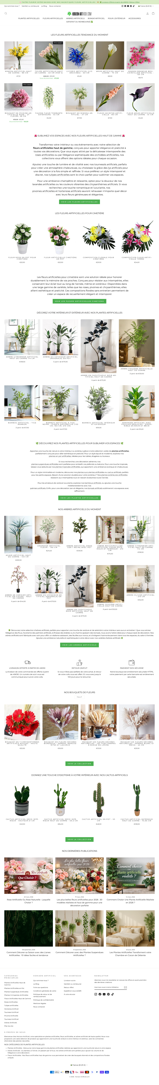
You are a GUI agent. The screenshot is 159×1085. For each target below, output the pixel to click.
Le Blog (44, 6)
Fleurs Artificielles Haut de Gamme (17, 998)
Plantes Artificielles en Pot (14, 988)
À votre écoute (69, 994)
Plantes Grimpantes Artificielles (16, 995)
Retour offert (69, 987)
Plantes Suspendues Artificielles (16, 992)
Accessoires (134, 18)
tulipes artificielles (59, 174)
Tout (79, 697)
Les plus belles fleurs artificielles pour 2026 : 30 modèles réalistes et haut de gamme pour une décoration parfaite (79, 903)
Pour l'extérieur (116, 18)
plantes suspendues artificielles (45, 464)
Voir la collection (79, 764)
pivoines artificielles (43, 191)
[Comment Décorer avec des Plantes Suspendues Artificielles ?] (79, 928)
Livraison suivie (69, 980)
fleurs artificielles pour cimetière (59, 277)
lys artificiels (115, 167)
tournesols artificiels (105, 164)
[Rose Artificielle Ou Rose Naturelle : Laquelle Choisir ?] (28, 875)
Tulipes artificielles (11, 1005)
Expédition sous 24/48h (72, 991)
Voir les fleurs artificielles (79, 202)
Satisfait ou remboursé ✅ (79, 22)
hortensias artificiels (69, 191)
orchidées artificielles (107, 155)
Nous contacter (55, 6)
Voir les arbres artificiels (79, 645)
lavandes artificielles (43, 184)
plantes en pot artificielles (60, 456)
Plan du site (8, 1026)
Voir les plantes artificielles (79, 498)
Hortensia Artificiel (11, 1009)
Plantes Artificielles (28, 18)
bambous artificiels (93, 483)
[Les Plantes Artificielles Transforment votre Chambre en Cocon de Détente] (130, 928)
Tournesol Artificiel (11, 1012)
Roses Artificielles (11, 1002)
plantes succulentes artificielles (90, 472)
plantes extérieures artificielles (114, 475)
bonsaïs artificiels (95, 488)
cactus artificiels (114, 472)
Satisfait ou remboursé (30, 6)
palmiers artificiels (38, 488)
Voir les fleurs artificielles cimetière (79, 301)
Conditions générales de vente (44, 991)
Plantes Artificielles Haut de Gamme (14, 984)
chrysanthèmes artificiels (103, 184)
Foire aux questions (40, 987)
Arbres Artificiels (75, 18)
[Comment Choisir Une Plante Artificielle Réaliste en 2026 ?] (130, 875)
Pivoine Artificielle (11, 1016)
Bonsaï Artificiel (96, 18)
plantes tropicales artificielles (67, 467)
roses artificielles (44, 155)
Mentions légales (39, 1003)
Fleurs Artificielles (53, 18)
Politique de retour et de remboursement (42, 995)
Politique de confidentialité (43, 1000)
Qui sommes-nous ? (12, 6)
